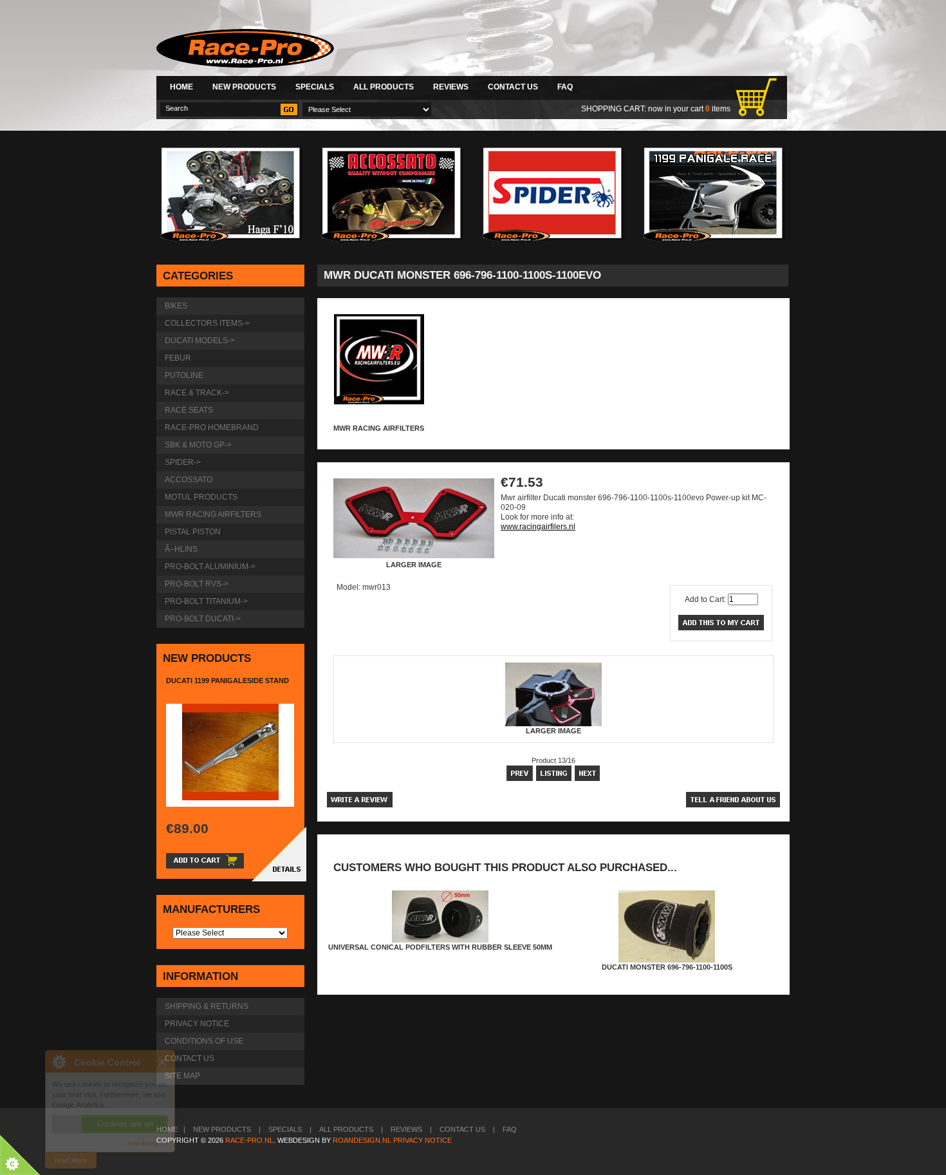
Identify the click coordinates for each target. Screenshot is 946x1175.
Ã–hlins (181, 549)
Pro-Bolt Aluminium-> (210, 566)
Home (181, 86)
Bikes (176, 305)
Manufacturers (211, 909)
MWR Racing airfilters (378, 428)
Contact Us (513, 86)
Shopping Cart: (613, 108)
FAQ (565, 86)
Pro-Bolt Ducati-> (203, 618)
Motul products (201, 497)
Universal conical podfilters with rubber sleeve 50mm (440, 947)
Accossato (188, 479)
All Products (383, 86)
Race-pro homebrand (212, 427)
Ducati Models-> (200, 340)
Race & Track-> (197, 392)
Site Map (182, 1075)
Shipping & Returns (206, 1006)
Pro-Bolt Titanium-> (206, 601)
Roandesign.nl (362, 1140)
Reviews (450, 86)
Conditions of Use (204, 1041)
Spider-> (183, 462)
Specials (314, 86)
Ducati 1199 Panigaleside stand (227, 680)
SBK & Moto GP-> (198, 444)
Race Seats (189, 410)
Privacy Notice (197, 1023)
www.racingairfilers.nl (538, 526)
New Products (244, 86)
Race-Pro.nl (249, 1140)
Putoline (184, 375)
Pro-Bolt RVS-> (196, 583)
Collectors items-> (207, 323)
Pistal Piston (193, 531)
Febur (178, 357)
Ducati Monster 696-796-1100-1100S (667, 967)
